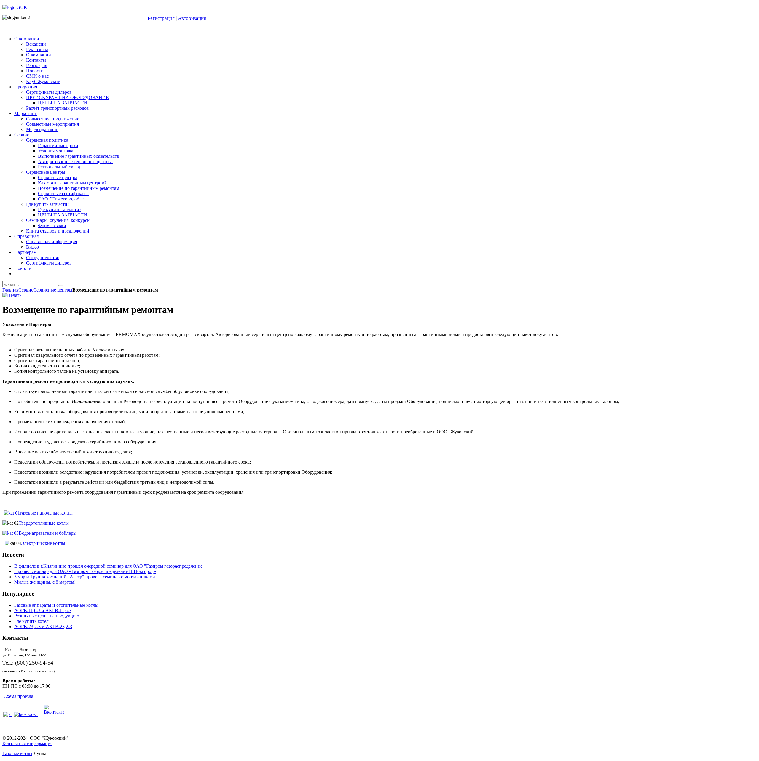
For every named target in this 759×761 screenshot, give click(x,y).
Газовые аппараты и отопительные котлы (56, 605)
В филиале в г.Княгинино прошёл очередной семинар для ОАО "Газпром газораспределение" (109, 566)
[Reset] (60, 285)
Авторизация (192, 18)
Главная (10, 289)
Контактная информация (27, 743)
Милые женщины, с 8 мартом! (45, 582)
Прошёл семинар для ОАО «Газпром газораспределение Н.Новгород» (85, 571)
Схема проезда (18, 696)
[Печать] (11, 295)
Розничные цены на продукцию (46, 615)
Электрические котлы (43, 543)
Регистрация (162, 18)
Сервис (25, 289)
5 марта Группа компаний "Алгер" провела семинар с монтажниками (84, 576)
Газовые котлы (17, 753)
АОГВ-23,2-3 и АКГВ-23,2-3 (43, 626)
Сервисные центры (52, 289)
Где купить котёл (31, 621)
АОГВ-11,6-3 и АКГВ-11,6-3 (42, 610)
